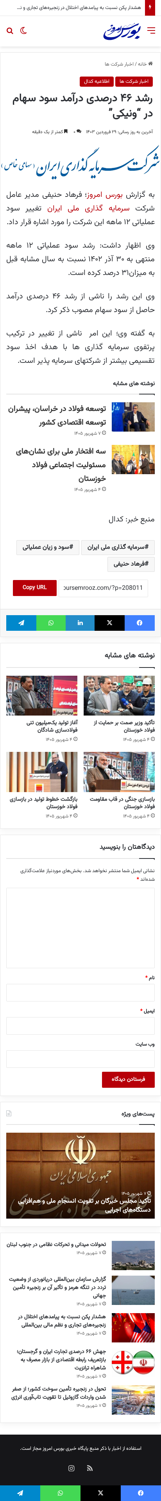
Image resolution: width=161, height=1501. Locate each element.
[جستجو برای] (10, 34)
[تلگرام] (21, 623)
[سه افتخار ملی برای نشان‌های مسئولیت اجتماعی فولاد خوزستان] (133, 459)
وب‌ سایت (145, 1044)
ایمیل (147, 1011)
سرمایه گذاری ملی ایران (88, 208)
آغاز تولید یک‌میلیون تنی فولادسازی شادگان (52, 727)
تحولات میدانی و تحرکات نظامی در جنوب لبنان (56, 1244)
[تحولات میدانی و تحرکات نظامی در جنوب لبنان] (133, 1255)
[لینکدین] (80, 623)
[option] (80, 1176)
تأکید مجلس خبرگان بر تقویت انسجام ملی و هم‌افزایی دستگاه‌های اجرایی (84, 1205)
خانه (143, 64)
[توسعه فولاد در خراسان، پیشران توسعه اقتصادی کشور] (133, 417)
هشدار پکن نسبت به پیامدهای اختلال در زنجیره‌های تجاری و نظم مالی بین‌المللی (62, 1321)
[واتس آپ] (51, 623)
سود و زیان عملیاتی (46, 547)
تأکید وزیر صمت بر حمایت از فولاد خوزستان (124, 727)
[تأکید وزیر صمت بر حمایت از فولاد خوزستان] (119, 696)
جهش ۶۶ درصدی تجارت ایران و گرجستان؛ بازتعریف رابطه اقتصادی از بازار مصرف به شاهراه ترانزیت (61, 1360)
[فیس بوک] (140, 623)
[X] (110, 623)
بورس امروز (105, 195)
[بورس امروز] (121, 31)
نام (150, 978)
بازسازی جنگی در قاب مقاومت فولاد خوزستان (122, 803)
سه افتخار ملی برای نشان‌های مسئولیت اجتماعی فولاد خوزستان (61, 465)
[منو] (151, 34)
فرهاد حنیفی (129, 564)
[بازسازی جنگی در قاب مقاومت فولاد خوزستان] (119, 772)
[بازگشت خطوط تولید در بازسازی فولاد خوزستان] (41, 772)
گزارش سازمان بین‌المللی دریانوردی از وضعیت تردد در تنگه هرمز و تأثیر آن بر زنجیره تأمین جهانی (57, 1287)
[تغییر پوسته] (23, 34)
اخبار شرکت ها (119, 64)
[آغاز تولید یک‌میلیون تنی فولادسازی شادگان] (41, 696)
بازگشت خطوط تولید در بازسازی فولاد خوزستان (43, 803)
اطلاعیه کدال (96, 82)
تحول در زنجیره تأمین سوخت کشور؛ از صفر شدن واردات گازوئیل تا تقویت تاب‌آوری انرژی (58, 1393)
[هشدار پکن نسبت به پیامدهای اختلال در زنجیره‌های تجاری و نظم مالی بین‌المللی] (133, 1327)
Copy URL (35, 588)
